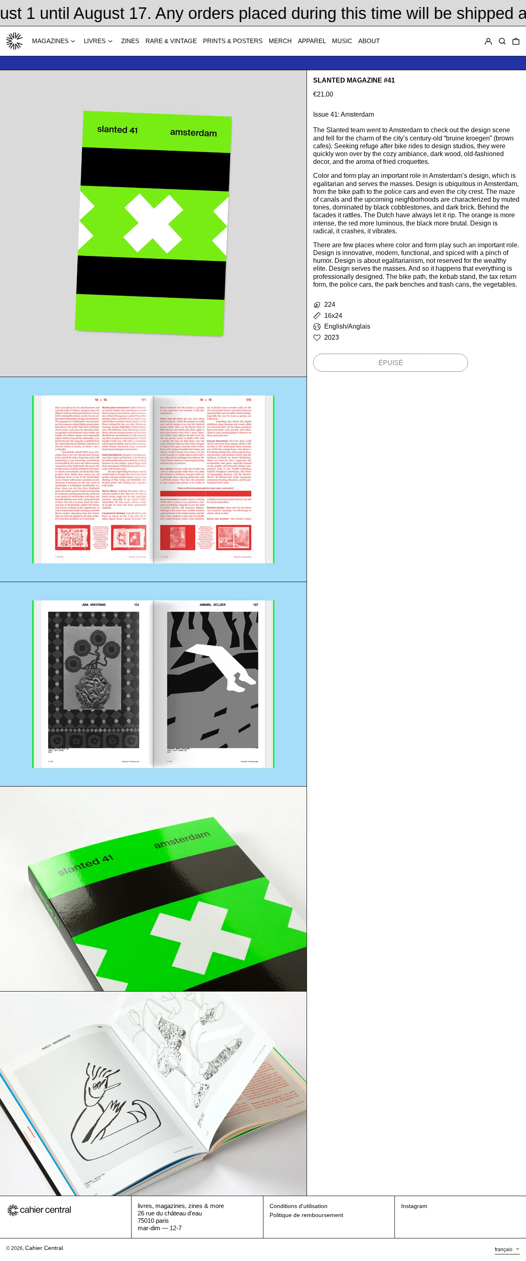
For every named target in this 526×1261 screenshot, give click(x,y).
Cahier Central (44, 1248)
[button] (516, 41)
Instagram (414, 1206)
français (504, 1249)
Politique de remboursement (306, 1215)
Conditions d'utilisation (299, 1206)
